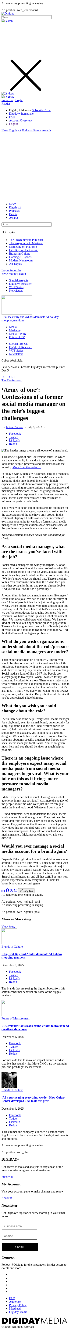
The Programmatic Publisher (26, 239)
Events (37, 130)
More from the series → (26, 467)
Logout (13, 123)
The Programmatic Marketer (26, 243)
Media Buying (17, 333)
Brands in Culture (19, 253)
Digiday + (15, 130)
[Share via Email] (15, 890)
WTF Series (16, 287)
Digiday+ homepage (21, 113)
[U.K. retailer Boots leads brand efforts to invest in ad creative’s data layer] (9, 1015)
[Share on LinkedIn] (3, 890)
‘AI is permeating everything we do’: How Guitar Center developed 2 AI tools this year (33, 1099)
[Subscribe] (8, 96)
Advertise (15, 1301)
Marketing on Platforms (23, 246)
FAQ (12, 117)
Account (7, 1198)
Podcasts (27, 130)
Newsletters (16, 290)
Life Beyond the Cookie (23, 250)
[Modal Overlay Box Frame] (20, 1236)
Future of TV (17, 337)
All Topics (15, 263)
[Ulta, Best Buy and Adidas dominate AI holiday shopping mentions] (9, 943)
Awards (46, 130)
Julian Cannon (14, 427)
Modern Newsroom (21, 260)
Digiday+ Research (20, 283)
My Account (9, 273)
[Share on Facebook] (7, 890)
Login (19, 100)
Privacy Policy (18, 1305)
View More (8, 926)
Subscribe (7, 100)
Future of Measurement (15, 1018)
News (5, 130)
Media (13, 326)
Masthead (15, 1308)
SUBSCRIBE (10, 377)
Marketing (15, 330)
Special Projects (18, 280)
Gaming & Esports (20, 257)
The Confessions (12, 380)
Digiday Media (18, 1312)
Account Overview (20, 120)
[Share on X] (11, 890)
